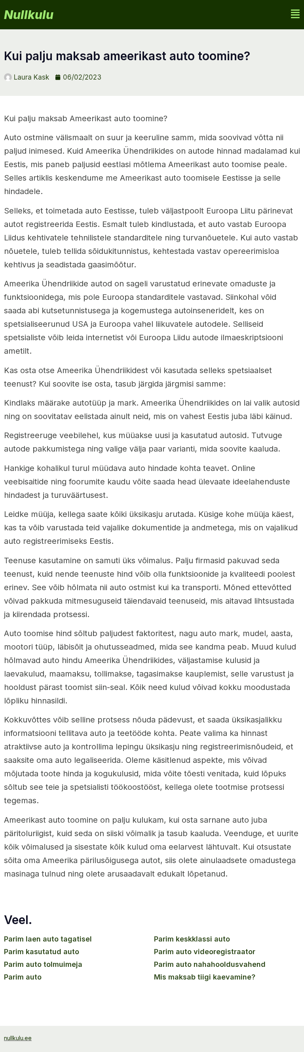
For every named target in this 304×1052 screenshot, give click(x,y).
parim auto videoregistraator (204, 951)
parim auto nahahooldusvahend (210, 964)
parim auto (23, 977)
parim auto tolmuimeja (43, 964)
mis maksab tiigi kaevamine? (204, 977)
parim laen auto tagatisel (48, 939)
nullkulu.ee (18, 1038)
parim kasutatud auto (41, 951)
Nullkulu (28, 15)
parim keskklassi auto (192, 939)
